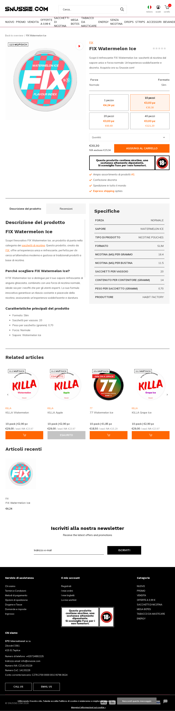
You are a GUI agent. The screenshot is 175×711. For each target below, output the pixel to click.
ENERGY (103, 22)
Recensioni (66, 208)
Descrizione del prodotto (25, 208)
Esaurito (66, 435)
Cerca (122, 9)
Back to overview (14, 35)
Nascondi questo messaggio (136, 701)
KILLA (50, 408)
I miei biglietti (68, 595)
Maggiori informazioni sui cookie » (88, 707)
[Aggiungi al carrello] (24, 435)
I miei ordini (67, 590)
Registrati (66, 586)
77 (91, 408)
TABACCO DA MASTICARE (89, 22)
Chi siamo (10, 586)
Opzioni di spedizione (16, 600)
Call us (18, 686)
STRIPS (140, 22)
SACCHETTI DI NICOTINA (61, 22)
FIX (91, 42)
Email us (46, 686)
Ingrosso (9, 613)
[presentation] (7, 394)
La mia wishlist (68, 600)
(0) (168, 48)
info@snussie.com (30, 661)
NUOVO (9, 22)
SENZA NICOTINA (116, 22)
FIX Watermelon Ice (17, 502)
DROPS (129, 22)
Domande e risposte (15, 609)
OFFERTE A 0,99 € (46, 22)
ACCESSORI (154, 22)
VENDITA (33, 22)
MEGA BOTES (75, 22)
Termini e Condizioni (15, 590)
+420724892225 (35, 656)
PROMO (21, 22)
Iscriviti (124, 550)
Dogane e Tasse (13, 604)
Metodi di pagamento (16, 595)
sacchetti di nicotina (33, 245)
